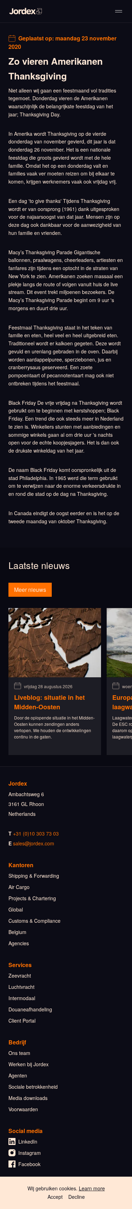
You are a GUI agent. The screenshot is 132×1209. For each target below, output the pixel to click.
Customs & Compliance (34, 920)
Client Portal (22, 1020)
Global (15, 909)
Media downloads (28, 1097)
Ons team (19, 1052)
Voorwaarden (23, 1109)
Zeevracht (19, 975)
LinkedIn (27, 1141)
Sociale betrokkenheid (33, 1086)
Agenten (17, 1075)
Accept (55, 1196)
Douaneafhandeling (30, 1009)
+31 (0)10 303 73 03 (36, 833)
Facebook (29, 1164)
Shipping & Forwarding (33, 875)
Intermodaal (21, 998)
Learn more (92, 1188)
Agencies (18, 943)
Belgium (17, 931)
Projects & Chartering (32, 898)
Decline (76, 1196)
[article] (54, 681)
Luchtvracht (21, 986)
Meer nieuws (30, 590)
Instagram (29, 1152)
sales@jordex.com (33, 843)
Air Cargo (19, 886)
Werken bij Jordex (28, 1064)
